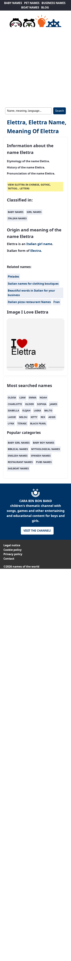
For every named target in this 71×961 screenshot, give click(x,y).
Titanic (22, 423)
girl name (44, 244)
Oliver (29, 404)
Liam (22, 397)
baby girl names (19, 442)
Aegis (51, 417)
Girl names (34, 212)
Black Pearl (38, 423)
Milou (23, 417)
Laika (37, 410)
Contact (8, 558)
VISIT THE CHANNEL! (37, 530)
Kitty (34, 417)
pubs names (44, 462)
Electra (35, 251)
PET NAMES (31, 3)
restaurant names (20, 462)
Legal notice (11, 545)
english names (18, 455)
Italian (31, 244)
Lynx (11, 423)
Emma (32, 397)
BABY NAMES (13, 3)
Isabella (13, 410)
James (53, 404)
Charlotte (15, 404)
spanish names (41, 455)
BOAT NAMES (30, 7)
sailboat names (18, 468)
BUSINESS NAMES (53, 3)
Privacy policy (12, 554)
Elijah (26, 410)
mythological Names (45, 449)
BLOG (45, 7)
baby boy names (43, 442)
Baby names (15, 212)
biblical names (18, 449)
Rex (43, 417)
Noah (43, 397)
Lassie (12, 417)
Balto (48, 410)
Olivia (12, 397)
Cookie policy (12, 550)
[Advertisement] (35, 66)
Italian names (17, 218)
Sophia (41, 404)
